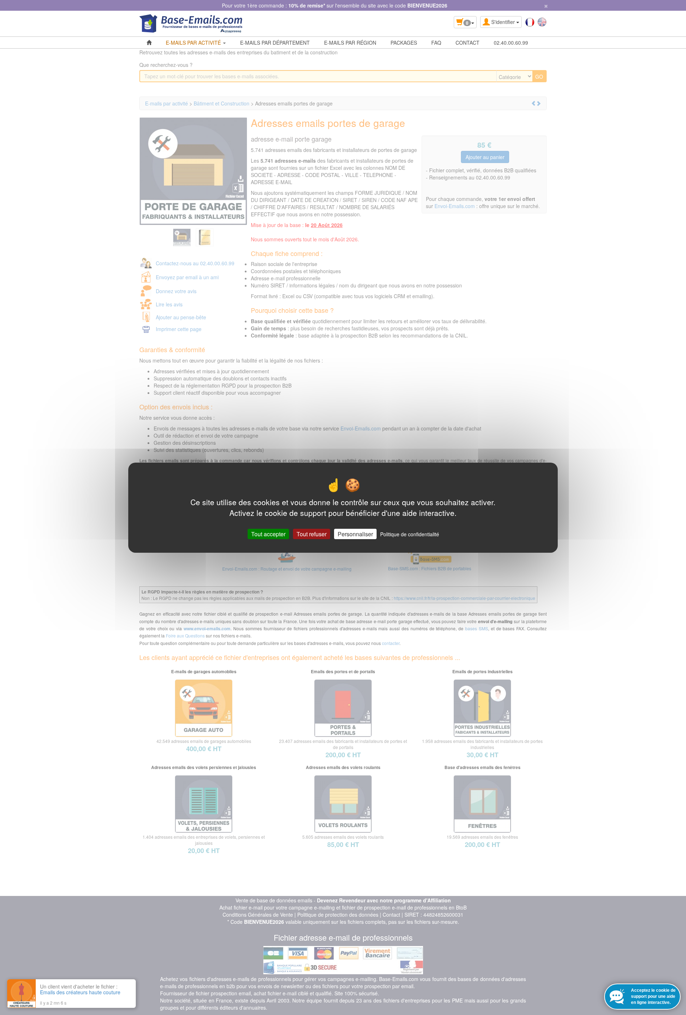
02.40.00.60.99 (511, 42)
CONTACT (467, 42)
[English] (542, 21)
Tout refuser (312, 533)
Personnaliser (355, 533)
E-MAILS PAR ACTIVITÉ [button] (194, 42)
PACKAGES (404, 42)
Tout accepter (268, 533)
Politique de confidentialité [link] (409, 533)
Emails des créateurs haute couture (80, 992)
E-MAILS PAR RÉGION (350, 42)
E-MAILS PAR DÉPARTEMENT (275, 42)
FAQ (436, 42)
